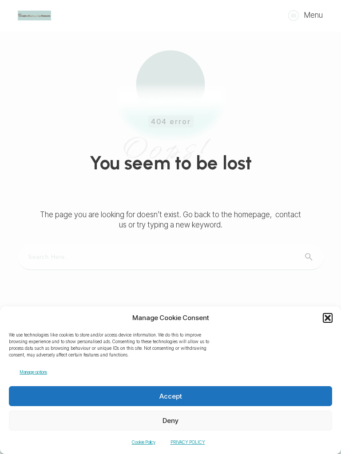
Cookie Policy (143, 442)
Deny (170, 420)
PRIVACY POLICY (187, 442)
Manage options (33, 372)
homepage (252, 214)
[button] (327, 317)
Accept (170, 396)
